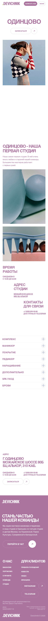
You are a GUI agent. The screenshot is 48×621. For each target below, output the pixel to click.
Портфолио (7, 571)
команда (6, 580)
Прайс (23, 576)
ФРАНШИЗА (25, 580)
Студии (6, 584)
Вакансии (7, 567)
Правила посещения (30, 567)
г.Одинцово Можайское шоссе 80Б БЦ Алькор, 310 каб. (23, 462)
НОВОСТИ (25, 572)
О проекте (7, 576)
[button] (30, 4)
